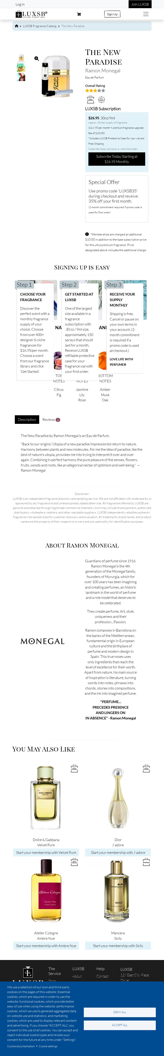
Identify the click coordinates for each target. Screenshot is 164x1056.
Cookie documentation (21, 1046)
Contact (102, 976)
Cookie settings (48, 1046)
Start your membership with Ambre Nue (46, 945)
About (77, 976)
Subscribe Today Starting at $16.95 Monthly (116, 159)
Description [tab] (27, 419)
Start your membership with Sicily (118, 945)
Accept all (120, 1025)
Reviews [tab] (50, 419)
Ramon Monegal (102, 70)
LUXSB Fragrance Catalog (40, 26)
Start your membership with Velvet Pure (46, 852)
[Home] (31, 13)
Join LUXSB (140, 4)
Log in (20, 4)
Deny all (119, 1012)
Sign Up (112, 14)
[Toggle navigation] (146, 14)
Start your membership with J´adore (118, 852)
